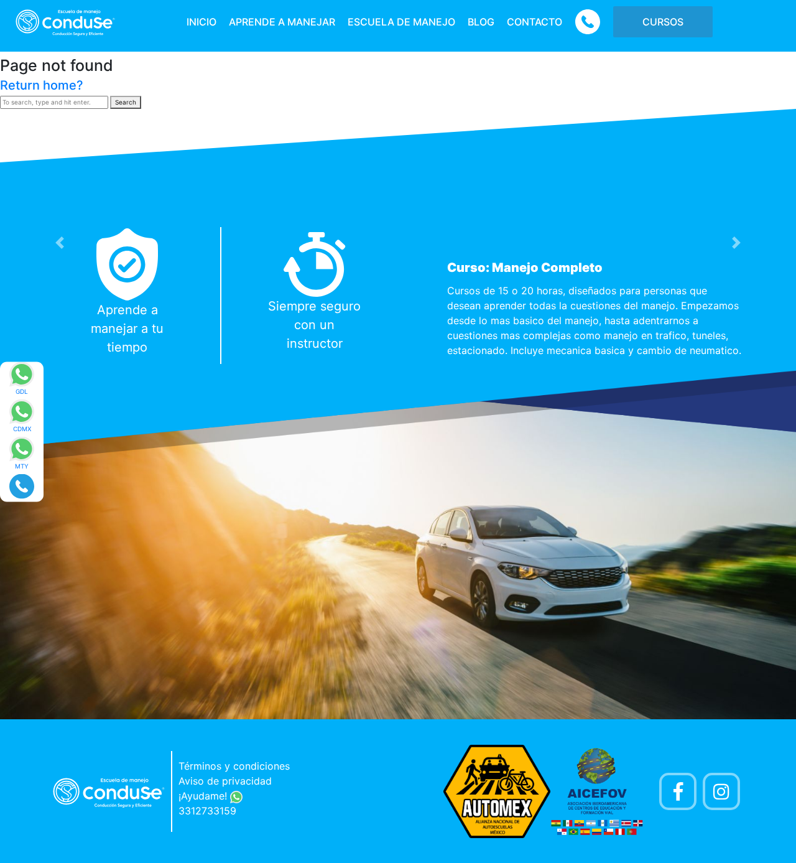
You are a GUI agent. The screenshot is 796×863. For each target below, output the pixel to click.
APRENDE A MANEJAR (282, 22)
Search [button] (125, 102)
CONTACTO (534, 22)
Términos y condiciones (234, 766)
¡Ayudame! (204, 796)
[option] (398, 295)
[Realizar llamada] (21, 485)
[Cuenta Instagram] (721, 791)
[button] (59, 242)
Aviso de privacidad (225, 781)
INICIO (201, 22)
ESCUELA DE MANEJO (401, 22)
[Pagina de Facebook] (677, 791)
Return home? (41, 85)
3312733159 (207, 811)
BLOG (481, 22)
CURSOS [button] (662, 22)
